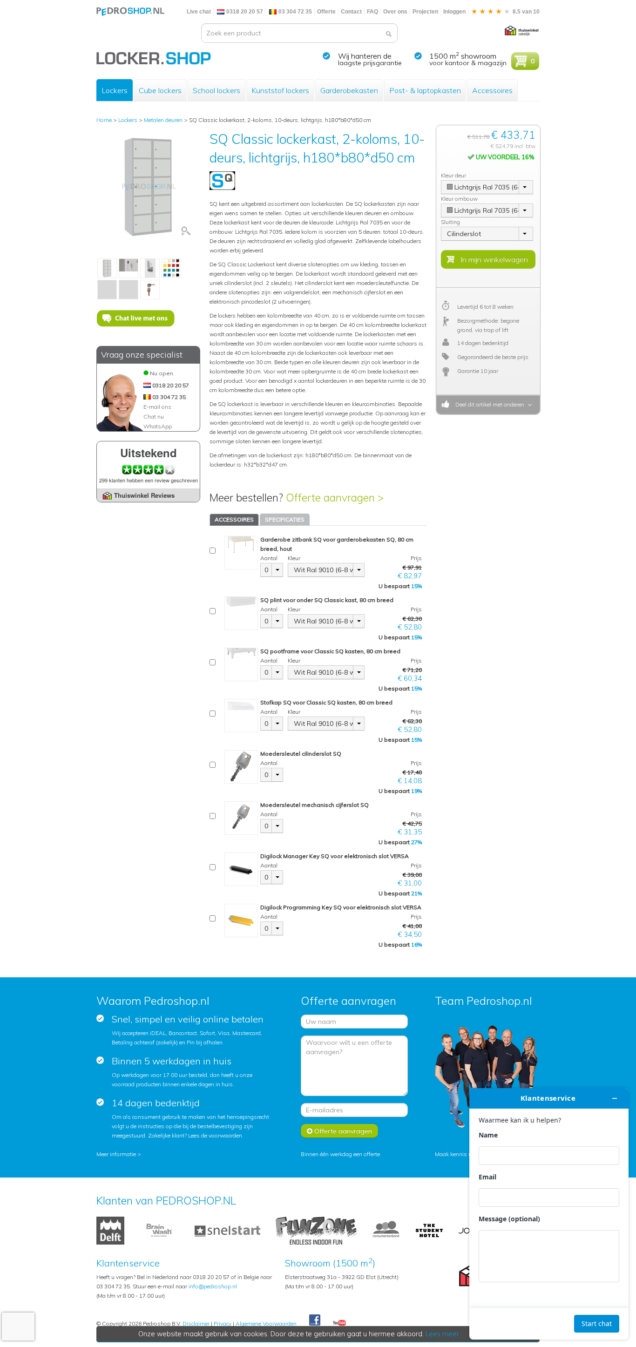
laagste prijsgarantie (370, 63)
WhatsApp (157, 426)
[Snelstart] (227, 1229)
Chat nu (153, 416)
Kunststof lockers (280, 90)
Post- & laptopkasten (425, 90)
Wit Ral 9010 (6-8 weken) (323, 570)
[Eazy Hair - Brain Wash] (159, 1229)
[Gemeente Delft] (110, 1229)
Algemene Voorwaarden (266, 1323)
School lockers (216, 90)
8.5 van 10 (525, 11)
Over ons (395, 11)
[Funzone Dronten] (316, 1229)
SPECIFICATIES (284, 519)
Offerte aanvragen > (335, 497)
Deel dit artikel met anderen (488, 404)
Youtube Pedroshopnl (339, 1323)
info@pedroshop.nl (213, 1286)
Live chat (199, 11)
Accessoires (492, 90)
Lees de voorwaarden (215, 1135)
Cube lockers (160, 90)
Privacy (222, 1323)
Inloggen (454, 11)
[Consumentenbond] (386, 1229)
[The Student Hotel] (429, 1229)
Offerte (326, 11)
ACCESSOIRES (234, 519)
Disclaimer (196, 1323)
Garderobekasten (349, 90)
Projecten (425, 11)
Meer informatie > (118, 1154)
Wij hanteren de (365, 56)
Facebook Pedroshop (314, 1320)
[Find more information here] (549, 1214)
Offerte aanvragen (342, 1131)
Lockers (114, 90)
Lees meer (442, 1334)
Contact (351, 11)
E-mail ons (157, 406)
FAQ (372, 11)
